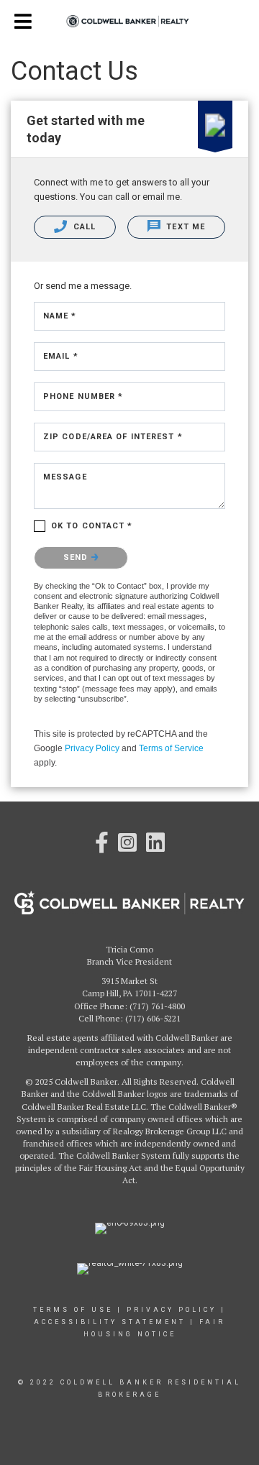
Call (83, 226)
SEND (77, 557)
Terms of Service (171, 748)
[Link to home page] (130, 21)
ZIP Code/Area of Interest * (113, 436)
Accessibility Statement (110, 1322)
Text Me (184, 226)
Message (65, 477)
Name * (60, 316)
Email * (60, 356)
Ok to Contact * (92, 526)
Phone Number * (83, 396)
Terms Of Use (73, 1309)
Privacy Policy (92, 748)
